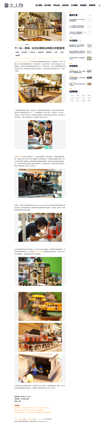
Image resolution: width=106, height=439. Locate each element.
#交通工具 (32, 52)
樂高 (32, 64)
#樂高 (17, 52)
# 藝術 (77, 95)
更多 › (90, 15)
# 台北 (72, 95)
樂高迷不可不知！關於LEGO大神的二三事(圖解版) (28, 410)
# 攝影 (89, 98)
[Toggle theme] (99, 5)
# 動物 (77, 100)
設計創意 (47, 5)
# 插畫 (83, 95)
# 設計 (72, 100)
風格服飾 (83, 5)
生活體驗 (74, 5)
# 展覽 (89, 100)
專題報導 (92, 5)
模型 (32, 112)
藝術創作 (65, 5)
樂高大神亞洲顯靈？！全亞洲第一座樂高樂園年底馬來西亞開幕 (32, 412)
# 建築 (89, 95)
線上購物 (39, 5)
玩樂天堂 (19, 156)
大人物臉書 (29, 419)
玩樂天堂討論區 (38, 251)
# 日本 (77, 98)
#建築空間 (48, 52)
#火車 (55, 52)
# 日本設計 (83, 100)
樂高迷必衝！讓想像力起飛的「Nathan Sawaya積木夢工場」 (32, 408)
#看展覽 (18, 55)
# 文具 (72, 98)
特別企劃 (56, 5)
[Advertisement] (40, 428)
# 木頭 (83, 98)
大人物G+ (39, 419)
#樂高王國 (40, 52)
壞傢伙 (27, 44)
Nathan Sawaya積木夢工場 (22, 61)
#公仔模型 (24, 52)
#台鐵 (61, 52)
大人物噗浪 (19, 419)
